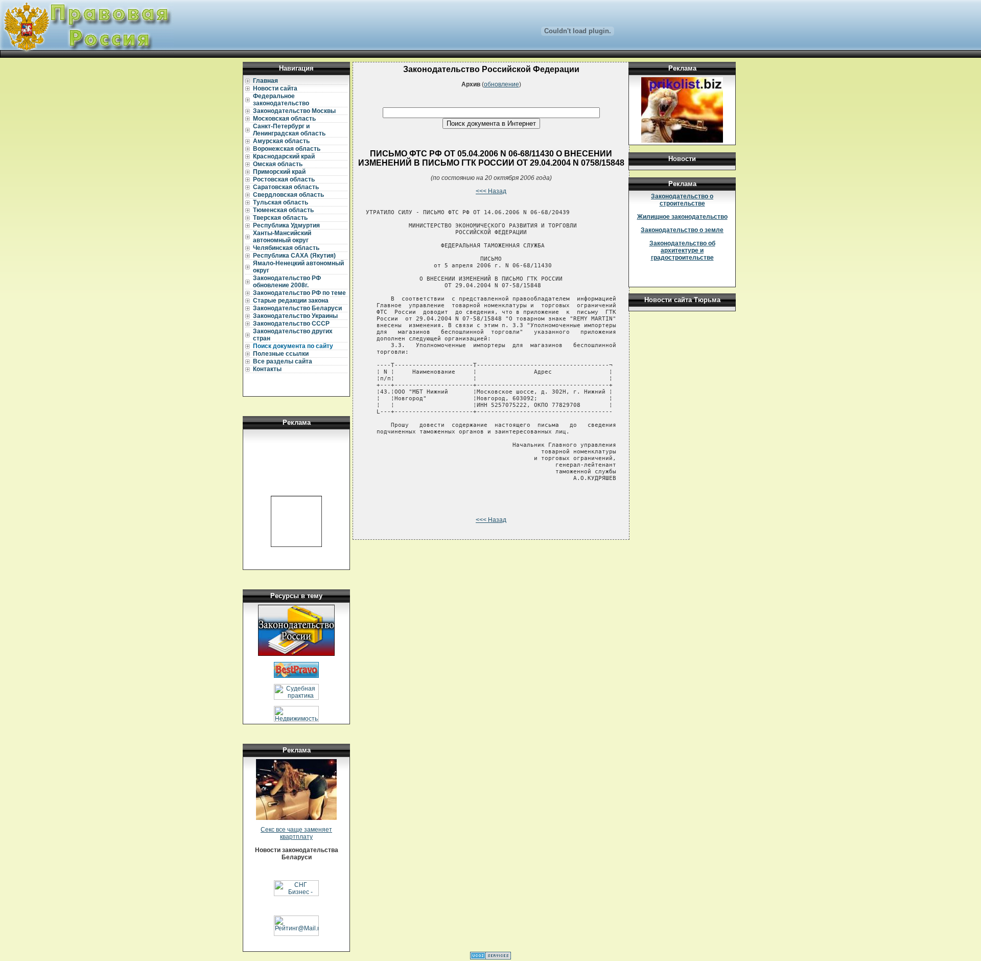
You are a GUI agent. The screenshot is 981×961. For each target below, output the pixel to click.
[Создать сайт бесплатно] (490, 957)
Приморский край (279, 171)
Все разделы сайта (282, 361)
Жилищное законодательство (682, 216)
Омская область (277, 164)
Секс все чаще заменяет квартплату (296, 833)
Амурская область (281, 141)
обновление (501, 84)
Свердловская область (288, 194)
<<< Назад (491, 191)
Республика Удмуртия (286, 225)
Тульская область (280, 202)
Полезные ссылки (281, 353)
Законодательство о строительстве (682, 200)
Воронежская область (286, 148)
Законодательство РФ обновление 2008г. (287, 281)
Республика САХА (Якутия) (294, 255)
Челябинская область (286, 247)
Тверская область (280, 217)
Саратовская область (286, 187)
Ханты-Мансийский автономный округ (282, 237)
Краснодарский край (284, 156)
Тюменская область (283, 210)
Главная (265, 80)
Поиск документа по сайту (293, 346)
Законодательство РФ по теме (299, 292)
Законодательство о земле (682, 230)
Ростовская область (284, 179)
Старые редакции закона (291, 300)
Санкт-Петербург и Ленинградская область (289, 130)
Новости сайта (275, 88)
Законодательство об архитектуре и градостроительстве (682, 250)
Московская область (284, 118)
